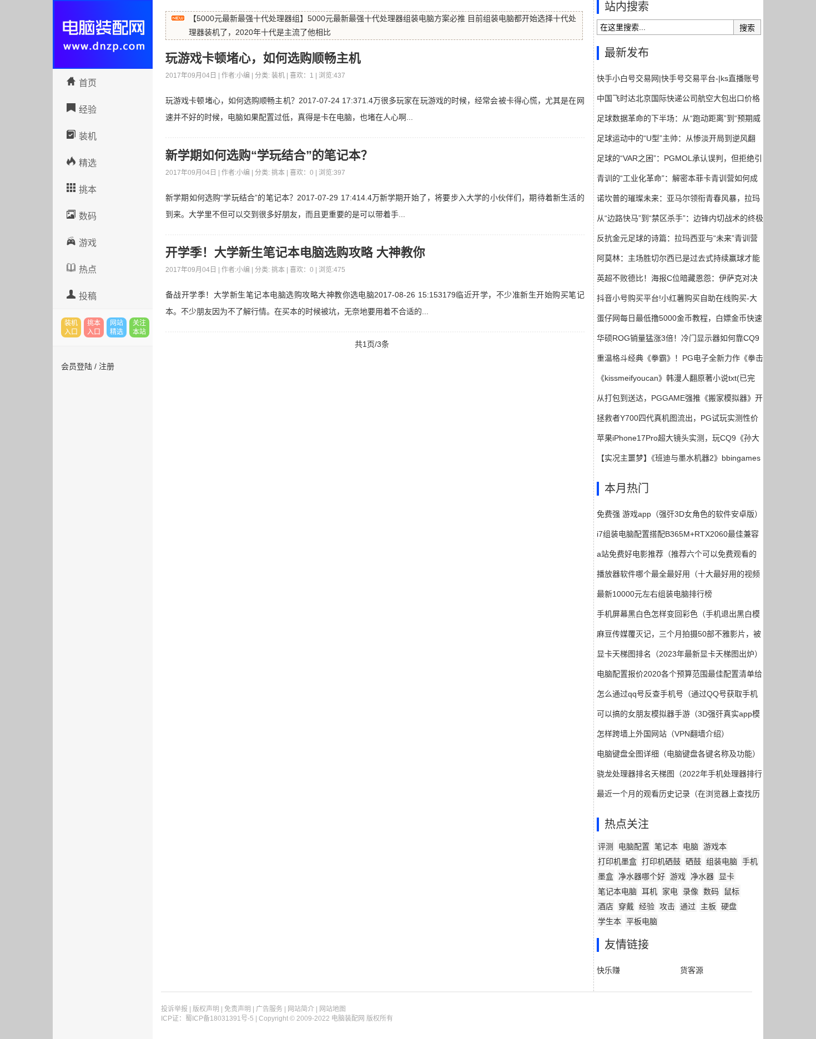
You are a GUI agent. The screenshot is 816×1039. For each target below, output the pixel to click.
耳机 (649, 891)
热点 (88, 269)
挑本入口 (93, 327)
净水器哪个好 (641, 876)
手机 (750, 861)
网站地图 (332, 1009)
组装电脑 (721, 861)
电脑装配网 (103, 34)
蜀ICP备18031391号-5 (219, 1018)
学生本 (609, 921)
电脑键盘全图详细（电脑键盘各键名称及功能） (678, 753)
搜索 (747, 27)
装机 (88, 136)
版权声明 (206, 1009)
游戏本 (715, 846)
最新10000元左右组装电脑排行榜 (654, 593)
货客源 (691, 970)
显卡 (726, 876)
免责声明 (237, 1009)
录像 (690, 891)
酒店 (605, 906)
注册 (106, 366)
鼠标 (731, 891)
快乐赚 (608, 970)
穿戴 (626, 906)
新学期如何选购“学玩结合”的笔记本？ (269, 155)
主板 (708, 906)
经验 (88, 109)
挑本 (88, 189)
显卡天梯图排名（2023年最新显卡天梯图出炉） (679, 653)
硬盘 (729, 906)
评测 (605, 846)
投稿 (88, 296)
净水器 (702, 876)
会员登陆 (76, 366)
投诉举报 (174, 1009)
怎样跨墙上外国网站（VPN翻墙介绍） (663, 733)
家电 (670, 891)
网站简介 (301, 1009)
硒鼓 (693, 861)
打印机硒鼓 (661, 861)
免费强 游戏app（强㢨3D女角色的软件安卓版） (679, 514)
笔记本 (666, 846)
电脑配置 (633, 846)
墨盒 (605, 876)
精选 (88, 163)
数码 (88, 216)
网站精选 (116, 327)
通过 (688, 906)
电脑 (690, 846)
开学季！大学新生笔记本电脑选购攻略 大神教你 (295, 252)
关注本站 (139, 327)
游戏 (88, 243)
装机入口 (71, 327)
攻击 (667, 906)
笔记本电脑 (617, 891)
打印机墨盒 (617, 861)
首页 (88, 83)
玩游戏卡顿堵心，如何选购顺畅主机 (263, 58)
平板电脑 (641, 921)
